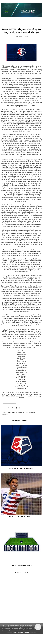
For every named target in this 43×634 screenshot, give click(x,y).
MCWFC (14, 412)
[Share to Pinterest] (16, 407)
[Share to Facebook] (8, 407)
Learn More (18, 632)
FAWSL (9, 412)
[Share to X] (12, 407)
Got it (27, 632)
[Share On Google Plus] (20, 407)
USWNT (25, 412)
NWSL (20, 412)
